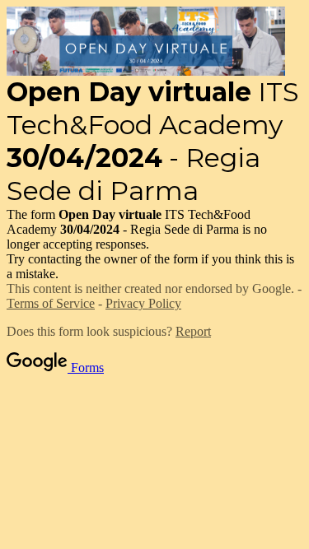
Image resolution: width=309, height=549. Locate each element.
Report (193, 331)
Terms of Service (51, 303)
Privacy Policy (143, 303)
